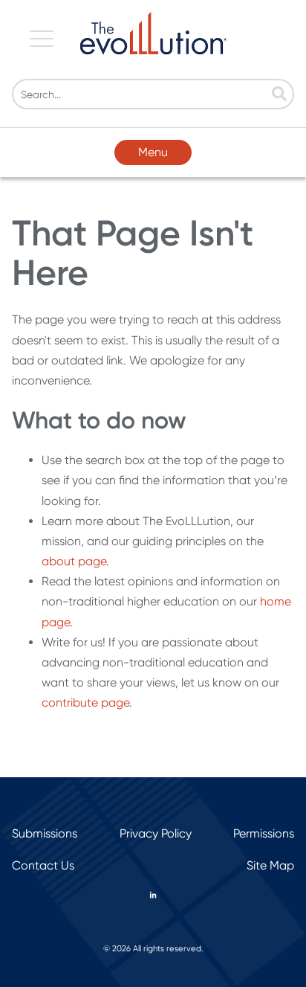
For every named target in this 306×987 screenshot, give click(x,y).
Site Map (270, 865)
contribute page (85, 702)
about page (74, 561)
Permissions (263, 833)
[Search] (279, 95)
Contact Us (43, 865)
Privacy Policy (156, 833)
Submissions (44, 833)
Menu (153, 152)
